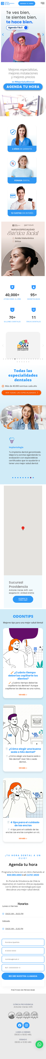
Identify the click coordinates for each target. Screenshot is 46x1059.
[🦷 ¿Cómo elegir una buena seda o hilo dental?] (23, 724)
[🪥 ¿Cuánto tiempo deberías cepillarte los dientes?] (23, 648)
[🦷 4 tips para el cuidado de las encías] (23, 798)
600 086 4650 (14, 874)
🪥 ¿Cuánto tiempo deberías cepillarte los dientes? (23, 675)
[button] (2, 34)
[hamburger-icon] (42, 4)
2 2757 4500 (32, 874)
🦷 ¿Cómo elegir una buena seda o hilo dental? (23, 750)
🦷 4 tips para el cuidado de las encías (23, 823)
